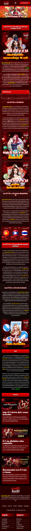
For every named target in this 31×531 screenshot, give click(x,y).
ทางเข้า (15, 506)
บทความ (10, 506)
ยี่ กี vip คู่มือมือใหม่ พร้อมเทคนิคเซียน (13, 442)
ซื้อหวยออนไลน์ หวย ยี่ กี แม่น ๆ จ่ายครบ (15, 471)
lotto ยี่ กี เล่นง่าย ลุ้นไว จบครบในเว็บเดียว (15, 413)
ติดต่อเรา (20, 506)
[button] (15, 3)
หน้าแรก (4, 506)
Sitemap (26, 506)
